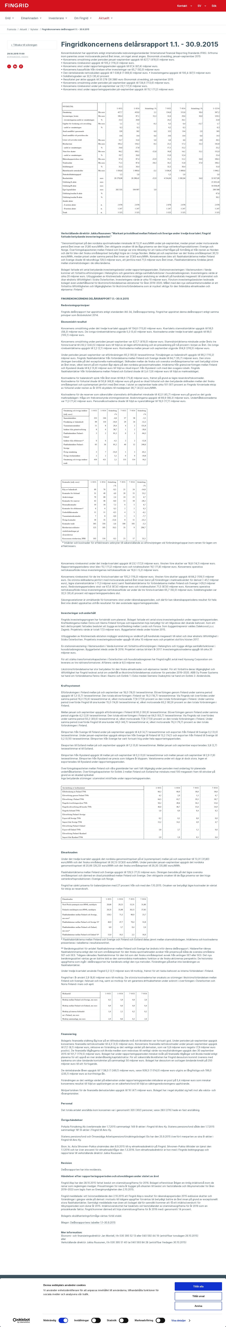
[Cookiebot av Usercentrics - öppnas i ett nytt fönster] (21, 1320)
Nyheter (34, 29)
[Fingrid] (50, 6)
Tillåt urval (198, 1296)
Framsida (11, 29)
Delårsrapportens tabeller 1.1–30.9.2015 (92, 1222)
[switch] (96, 1320)
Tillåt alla (198, 1286)
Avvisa (198, 1306)
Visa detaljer (178, 1320)
